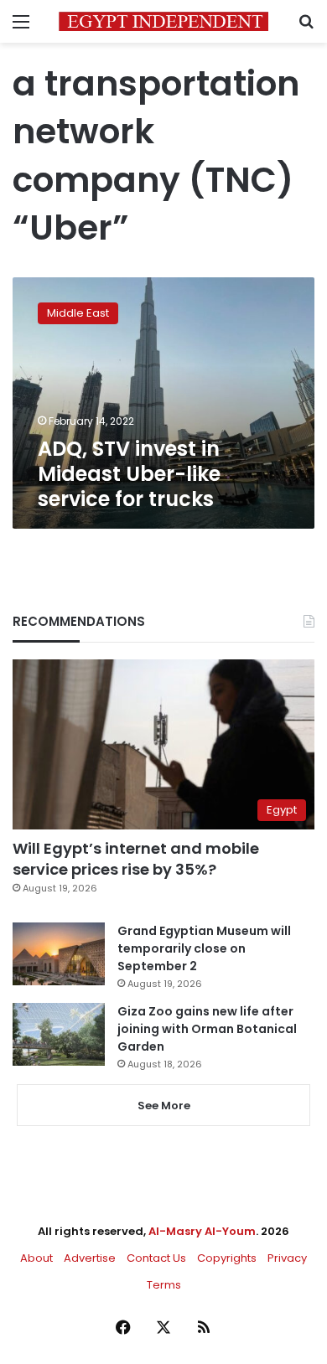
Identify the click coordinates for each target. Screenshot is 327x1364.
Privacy (287, 1258)
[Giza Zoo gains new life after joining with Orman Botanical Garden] (59, 1034)
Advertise (90, 1258)
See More (164, 1105)
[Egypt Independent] (163, 21)
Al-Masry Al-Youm (202, 1231)
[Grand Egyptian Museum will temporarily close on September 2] (59, 953)
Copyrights (227, 1258)
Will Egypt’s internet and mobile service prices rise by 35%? (136, 859)
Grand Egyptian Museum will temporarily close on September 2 (204, 948)
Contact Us (156, 1258)
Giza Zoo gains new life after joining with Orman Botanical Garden (207, 1029)
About (36, 1258)
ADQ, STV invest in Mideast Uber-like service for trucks (129, 474)
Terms (164, 1285)
